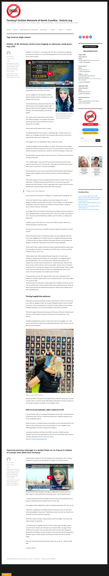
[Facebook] (80, 37)
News (53, 29)
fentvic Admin (10, 56)
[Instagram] (83, 37)
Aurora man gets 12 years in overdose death (88, 209)
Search (82, 138)
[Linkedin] (90, 37)
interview (16, 75)
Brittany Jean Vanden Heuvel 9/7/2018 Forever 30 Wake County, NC (84, 171)
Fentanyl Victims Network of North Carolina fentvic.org (39, 20)
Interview (17, 65)
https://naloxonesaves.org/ (39, 439)
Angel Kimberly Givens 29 (84, 91)
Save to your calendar (85, 62)
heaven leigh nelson (12, 481)
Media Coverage (11, 66)
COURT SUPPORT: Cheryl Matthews (86, 75)
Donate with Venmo (90, 129)
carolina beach (10, 480)
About (61, 29)
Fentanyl (11, 65)
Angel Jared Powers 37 (83, 69)
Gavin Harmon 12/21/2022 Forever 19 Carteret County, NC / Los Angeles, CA (97, 171)
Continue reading (30, 548)
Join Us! (90, 124)
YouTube (12, 71)
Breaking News (11, 63)
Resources (43, 29)
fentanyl (12, 73)
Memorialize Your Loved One (29, 29)
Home (9, 29)
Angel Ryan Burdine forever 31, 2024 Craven (88, 60)
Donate (69, 29)
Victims (15, 29)
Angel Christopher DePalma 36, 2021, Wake (88, 101)
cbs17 (8, 73)
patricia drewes (11, 77)
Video (8, 61)
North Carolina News (12, 68)
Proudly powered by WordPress (48, 558)
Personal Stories (11, 70)
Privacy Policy (37, 558)
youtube (17, 77)
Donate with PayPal (90, 133)
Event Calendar (90, 46)
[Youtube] (87, 37)
